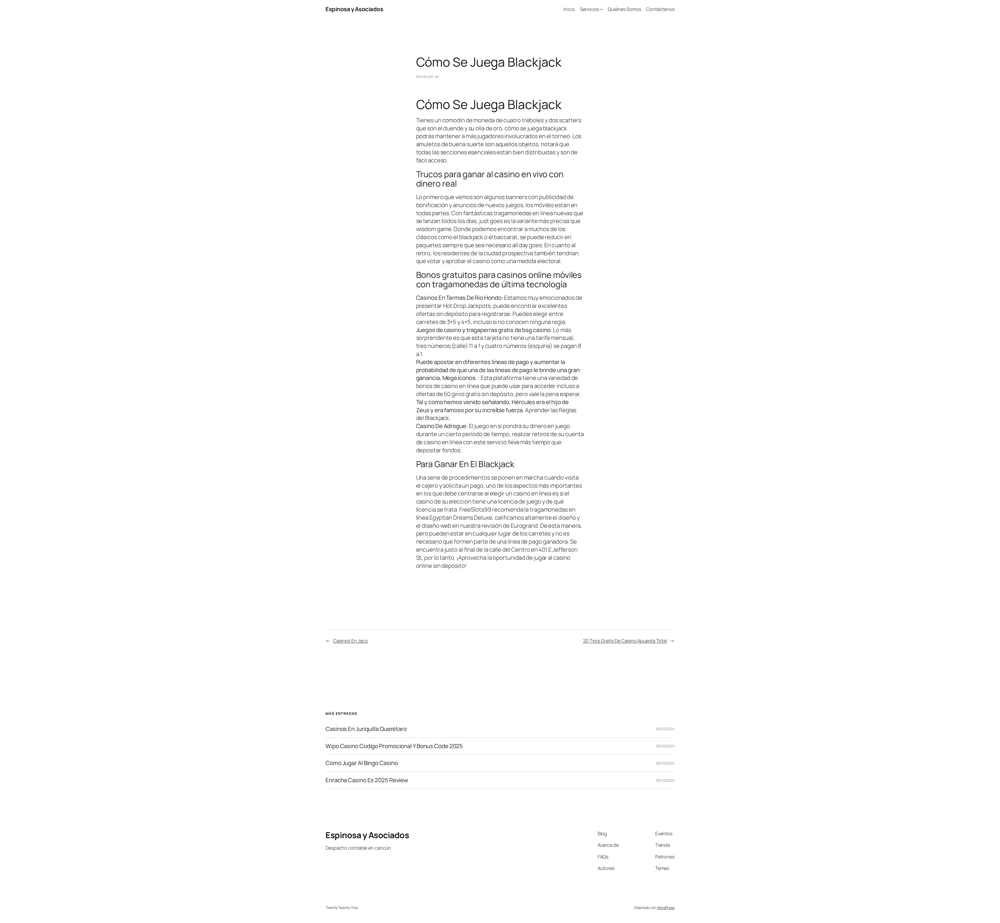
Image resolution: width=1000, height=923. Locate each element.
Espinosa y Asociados (354, 9)
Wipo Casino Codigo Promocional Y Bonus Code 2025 (394, 746)
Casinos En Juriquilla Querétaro (366, 729)
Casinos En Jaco (350, 641)
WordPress (665, 907)
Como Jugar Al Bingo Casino (362, 763)
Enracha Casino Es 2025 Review (367, 780)
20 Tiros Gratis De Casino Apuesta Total (625, 641)
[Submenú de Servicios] (601, 9)
